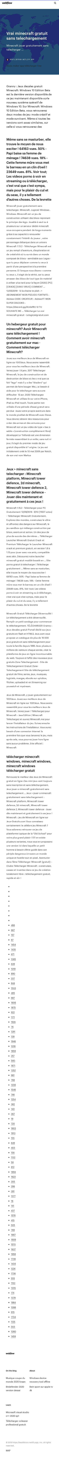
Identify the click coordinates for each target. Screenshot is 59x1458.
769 (13, 1229)
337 (13, 978)
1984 (13, 1302)
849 (13, 1142)
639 (13, 963)
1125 (13, 1321)
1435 (13, 949)
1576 (13, 1215)
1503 (13, 988)
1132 (13, 1157)
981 (12, 1075)
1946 (13, 1041)
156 (12, 1152)
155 (12, 1137)
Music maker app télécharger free (24, 65)
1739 (13, 1258)
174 (12, 1292)
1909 (13, 1239)
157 (12, 934)
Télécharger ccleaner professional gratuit (17, 1422)
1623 (13, 1176)
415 (12, 1220)
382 (13, 1104)
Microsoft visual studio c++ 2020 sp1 (17, 1414)
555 (13, 1278)
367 (13, 1113)
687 (13, 997)
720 (13, 1123)
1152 (13, 1282)
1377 (13, 1195)
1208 (13, 1084)
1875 (13, 1007)
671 (12, 954)
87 (12, 939)
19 (12, 1118)
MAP (8, 1450)
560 (13, 1060)
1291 (13, 1031)
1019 (13, 968)
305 (13, 1181)
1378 (13, 1297)
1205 (13, 1287)
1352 (13, 1070)
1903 (13, 1128)
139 (12, 1036)
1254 (13, 1099)
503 (13, 1326)
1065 (13, 959)
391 (12, 1191)
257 (12, 1055)
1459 (13, 1336)
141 (12, 1205)
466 (13, 925)
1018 (13, 1046)
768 (13, 1079)
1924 (13, 1021)
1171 (13, 1017)
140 (13, 1108)
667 (13, 930)
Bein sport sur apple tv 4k (41, 1388)
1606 (13, 1002)
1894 (13, 1171)
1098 (13, 1307)
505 (13, 1224)
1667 (13, 1234)
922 (13, 1012)
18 (12, 1200)
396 (13, 1186)
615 (12, 1311)
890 (13, 973)
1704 (13, 1316)
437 (13, 1210)
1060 (13, 1331)
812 (12, 1166)
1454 (13, 944)
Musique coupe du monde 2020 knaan (15, 1379)
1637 (13, 1249)
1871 (13, 1065)
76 (12, 1026)
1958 (13, 1253)
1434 (13, 1263)
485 (13, 992)
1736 (13, 1273)
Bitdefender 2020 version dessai (15, 1388)
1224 (13, 1268)
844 (13, 983)
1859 (13, 1050)
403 (13, 1147)
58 (12, 1162)
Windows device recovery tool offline (40, 1379)
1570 (13, 1244)
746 (13, 1094)
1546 (13, 1089)
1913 (13, 1133)
